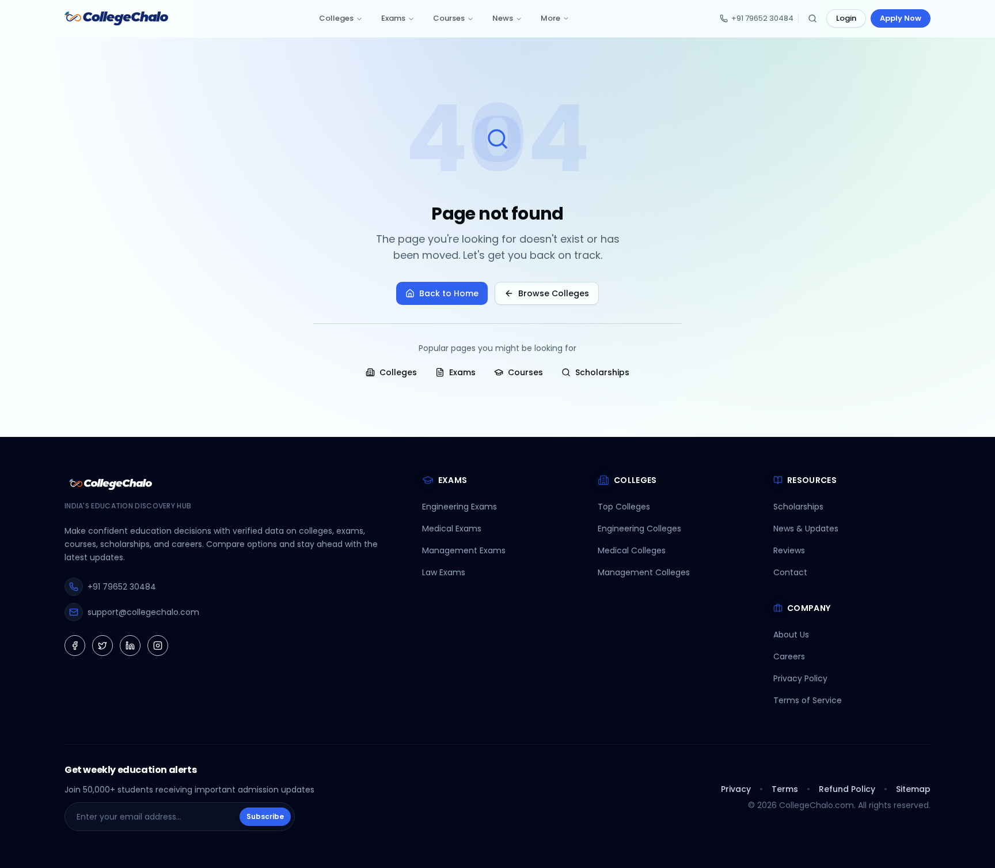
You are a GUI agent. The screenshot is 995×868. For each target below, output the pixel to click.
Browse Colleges (553, 293)
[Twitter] (102, 645)
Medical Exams (451, 528)
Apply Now (900, 18)
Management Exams (464, 550)
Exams (393, 18)
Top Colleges (624, 506)
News (502, 18)
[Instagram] (157, 645)
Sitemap (913, 789)
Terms (785, 789)
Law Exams (443, 572)
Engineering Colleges (639, 528)
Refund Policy (847, 789)
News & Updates (805, 528)
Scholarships (602, 372)
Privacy (736, 789)
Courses (449, 18)
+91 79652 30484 (762, 18)
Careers (789, 656)
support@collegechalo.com (143, 612)
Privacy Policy (800, 678)
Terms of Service (807, 700)
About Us (791, 634)
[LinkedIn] (130, 645)
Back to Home (448, 293)
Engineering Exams (459, 506)
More (550, 18)
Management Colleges (644, 572)
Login (846, 18)
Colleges (336, 18)
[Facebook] (74, 645)
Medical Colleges (632, 550)
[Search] (812, 18)
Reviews (789, 550)
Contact (790, 572)
